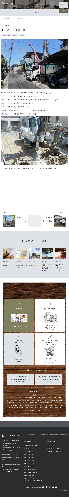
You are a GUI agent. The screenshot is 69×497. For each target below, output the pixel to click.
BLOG (39, 435)
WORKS (25, 4)
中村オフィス (51, 448)
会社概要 (49, 451)
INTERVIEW (48, 4)
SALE (20, 4)
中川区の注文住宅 (29, 454)
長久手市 (28, 402)
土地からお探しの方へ (30, 478)
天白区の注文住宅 (29, 475)
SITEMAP (26, 487)
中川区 (16, 397)
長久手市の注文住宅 (29, 466)
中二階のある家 (28, 448)
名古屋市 (9, 397)
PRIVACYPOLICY (36, 487)
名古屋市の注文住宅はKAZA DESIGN (10, 440)
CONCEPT (35, 4)
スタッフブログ (9, 18)
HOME (3, 18)
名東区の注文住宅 (29, 463)
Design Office (51, 445)
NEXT (62, 212)
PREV (6, 212)
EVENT (30, 4)
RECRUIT (55, 4)
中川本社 (59, 448)
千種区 (26, 397)
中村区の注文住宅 (29, 457)
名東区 (31, 397)
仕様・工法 (27, 481)
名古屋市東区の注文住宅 (31, 472)
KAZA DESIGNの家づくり (32, 445)
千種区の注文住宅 (29, 460)
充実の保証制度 (37, 481)
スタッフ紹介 (58, 451)
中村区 (21, 397)
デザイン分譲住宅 (29, 451)
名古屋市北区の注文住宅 (31, 469)
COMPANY (42, 4)
